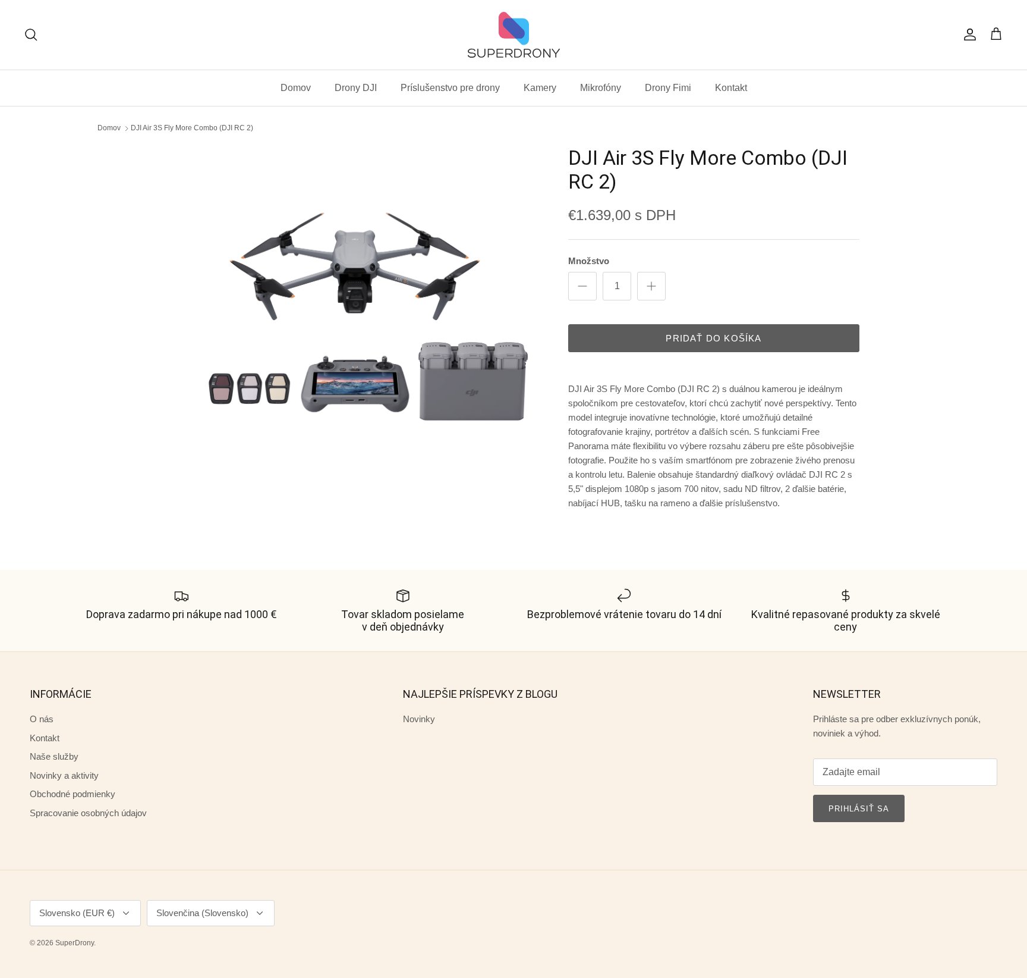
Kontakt (731, 88)
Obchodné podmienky (72, 794)
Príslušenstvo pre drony (450, 88)
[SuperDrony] (514, 35)
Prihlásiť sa (858, 808)
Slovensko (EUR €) (77, 913)
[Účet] (967, 34)
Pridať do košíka (713, 338)
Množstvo (588, 261)
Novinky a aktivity (64, 775)
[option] (355, 323)
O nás (41, 719)
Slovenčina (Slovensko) (202, 913)
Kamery (540, 88)
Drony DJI (356, 88)
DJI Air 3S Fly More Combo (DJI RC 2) (192, 128)
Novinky (419, 719)
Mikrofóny (600, 88)
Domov (296, 88)
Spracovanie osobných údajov (88, 813)
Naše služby (54, 756)
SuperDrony (74, 943)
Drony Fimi (668, 88)
